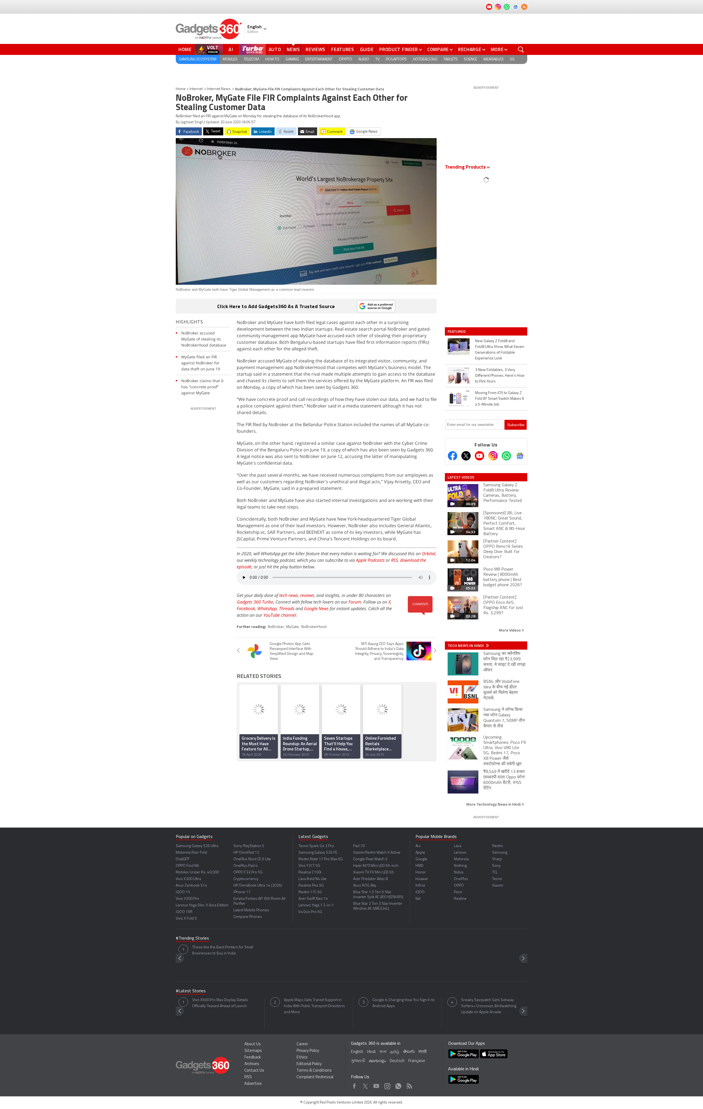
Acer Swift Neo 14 (313, 899)
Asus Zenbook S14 (191, 886)
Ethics (302, 1057)
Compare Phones (247, 917)
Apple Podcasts (370, 560)
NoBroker (276, 627)
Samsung (499, 853)
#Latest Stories (191, 991)
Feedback (252, 1057)
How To (272, 59)
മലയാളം (377, 1061)
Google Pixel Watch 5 (370, 859)
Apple (420, 853)
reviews (307, 595)
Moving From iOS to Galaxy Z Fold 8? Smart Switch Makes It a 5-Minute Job (499, 399)
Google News (316, 608)
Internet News (219, 89)
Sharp (497, 859)
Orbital (428, 554)
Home (185, 49)
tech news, (289, 595)
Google (421, 859)
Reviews (315, 49)
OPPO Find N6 (187, 866)
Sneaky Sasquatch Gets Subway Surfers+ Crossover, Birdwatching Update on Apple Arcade (488, 1006)
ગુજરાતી (358, 1061)
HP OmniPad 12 (246, 853)
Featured (457, 331)
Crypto (345, 59)
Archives (251, 1064)
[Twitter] (466, 455)
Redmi (497, 846)
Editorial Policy (309, 1064)
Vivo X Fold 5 (186, 919)
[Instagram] (493, 455)
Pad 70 (359, 846)
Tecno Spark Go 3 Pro (316, 846)
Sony (496, 866)
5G (512, 59)
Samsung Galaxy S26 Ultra (197, 846)
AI (230, 49)
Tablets (450, 59)
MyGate (292, 627)
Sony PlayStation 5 (248, 846)
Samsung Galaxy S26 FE (318, 853)
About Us (252, 1044)
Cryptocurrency (245, 879)
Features (342, 49)
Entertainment (319, 59)
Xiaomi (497, 886)
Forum (354, 602)
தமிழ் (394, 1052)
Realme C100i (310, 872)
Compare (438, 49)
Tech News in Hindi (466, 645)
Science (470, 59)
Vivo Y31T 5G (309, 866)
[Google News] (520, 455)
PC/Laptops (396, 59)
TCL (495, 872)
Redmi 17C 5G (310, 892)
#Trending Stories (192, 938)
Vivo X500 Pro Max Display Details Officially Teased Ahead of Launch (220, 1003)
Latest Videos (461, 477)
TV (377, 59)
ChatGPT (182, 859)
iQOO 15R (184, 912)
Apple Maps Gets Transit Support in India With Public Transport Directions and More (314, 1006)
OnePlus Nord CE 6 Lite (252, 859)
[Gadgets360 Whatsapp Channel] (506, 455)
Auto (275, 49)
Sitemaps (253, 1051)
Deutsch (397, 1061)
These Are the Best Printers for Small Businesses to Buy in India (222, 950)
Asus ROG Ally (364, 886)
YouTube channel (279, 615)
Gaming (292, 59)
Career (302, 1044)
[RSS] (524, 7)
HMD (419, 866)
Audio (363, 59)
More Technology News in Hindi (493, 804)
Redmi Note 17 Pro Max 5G (321, 859)
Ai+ (418, 846)
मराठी (422, 1052)
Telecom (251, 59)
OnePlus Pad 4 (245, 866)
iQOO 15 (183, 892)
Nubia (458, 872)
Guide (367, 49)
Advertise (253, 1084)
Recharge (469, 49)
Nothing (460, 866)
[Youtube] (479, 455)
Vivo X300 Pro (187, 899)
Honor (420, 872)
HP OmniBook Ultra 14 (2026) (257, 886)
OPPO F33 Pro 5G (248, 872)
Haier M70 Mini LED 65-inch (375, 866)
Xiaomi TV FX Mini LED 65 (373, 872)
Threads (286, 608)
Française (416, 1061)
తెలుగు (409, 1052)
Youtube (376, 1084)
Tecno (497, 879)
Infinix (420, 886)
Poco (458, 892)
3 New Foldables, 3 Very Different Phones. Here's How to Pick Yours (500, 376)
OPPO (459, 886)
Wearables (493, 59)
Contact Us (254, 1071)
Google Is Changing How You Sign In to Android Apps (403, 1003)
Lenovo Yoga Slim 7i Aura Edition (202, 905)
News (293, 49)
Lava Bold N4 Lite (313, 879)
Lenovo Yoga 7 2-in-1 (316, 905)
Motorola (461, 859)
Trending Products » (467, 167)
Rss (409, 1084)
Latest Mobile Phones (251, 910)
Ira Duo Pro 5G (310, 912)
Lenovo (460, 853)
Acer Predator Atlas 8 (370, 879)
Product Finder (398, 49)
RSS (394, 560)
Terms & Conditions (314, 1071)
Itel (417, 899)
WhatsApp (267, 608)
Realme (460, 899)
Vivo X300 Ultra (188, 879)
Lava (457, 846)
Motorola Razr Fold (191, 853)
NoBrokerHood (314, 627)
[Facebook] (452, 455)
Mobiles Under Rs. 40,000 (197, 872)
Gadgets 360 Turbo (255, 602)
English (357, 1052)
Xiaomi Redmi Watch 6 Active (376, 853)
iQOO (420, 892)
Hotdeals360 (425, 59)
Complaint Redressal (315, 1077)
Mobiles (230, 59)
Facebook (246, 608)
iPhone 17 (241, 892)
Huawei (421, 879)
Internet (196, 89)
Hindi (371, 1052)
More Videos (510, 630)
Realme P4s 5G (311, 886)
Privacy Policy (308, 1051)
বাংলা (383, 1052)
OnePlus (461, 879)
